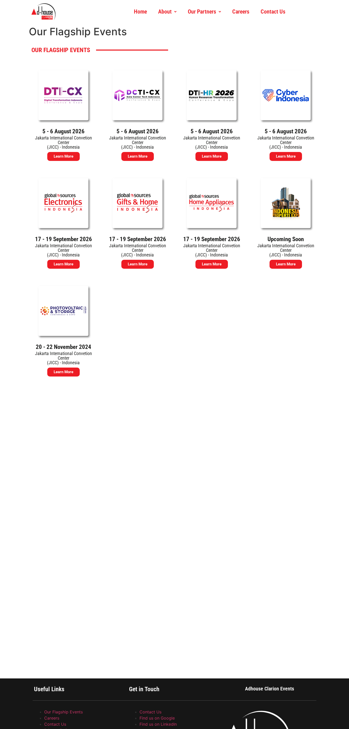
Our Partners (202, 11)
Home (140, 11)
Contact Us (273, 11)
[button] (167, 11)
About (165, 11)
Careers (240, 11)
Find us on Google (157, 718)
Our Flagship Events (63, 711)
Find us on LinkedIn (158, 724)
